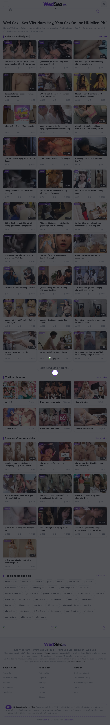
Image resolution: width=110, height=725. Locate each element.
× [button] (55, 372)
